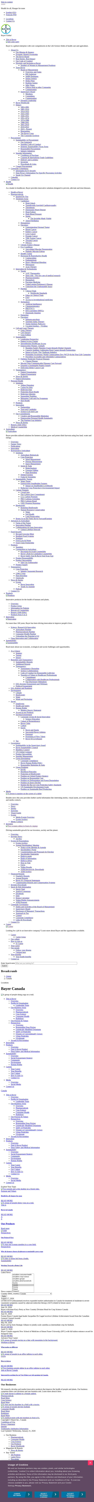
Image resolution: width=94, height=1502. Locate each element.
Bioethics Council (22, 750)
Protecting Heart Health (30, 392)
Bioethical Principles (28, 772)
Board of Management (29, 70)
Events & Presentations (20, 841)
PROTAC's (29, 308)
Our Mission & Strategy (25, 52)
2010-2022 (25, 127)
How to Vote (25, 863)
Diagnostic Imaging (33, 313)
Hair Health (25, 401)
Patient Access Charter (29, 341)
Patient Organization (28, 372)
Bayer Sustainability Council (27, 747)
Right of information (28, 858)
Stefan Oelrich (31, 79)
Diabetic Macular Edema (35, 251)
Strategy (19, 653)
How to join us (16, 941)
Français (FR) (11, 15)
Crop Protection (27, 457)
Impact (18, 658)
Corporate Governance (19, 904)
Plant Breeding (31, 472)
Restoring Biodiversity (29, 508)
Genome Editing (31, 470)
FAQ (27, 297)
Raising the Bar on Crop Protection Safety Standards (41, 785)
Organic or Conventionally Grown (29, 1034)
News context (6, 1291)
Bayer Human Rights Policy (31, 763)
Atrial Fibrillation (32, 221)
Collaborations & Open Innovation (29, 527)
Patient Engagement (28, 374)
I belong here (21, 952)
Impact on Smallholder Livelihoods (39, 486)
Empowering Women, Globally (33, 346)
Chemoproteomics (32, 306)
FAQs (23, 865)
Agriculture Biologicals (30, 455)
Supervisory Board (28, 92)
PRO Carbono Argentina (30, 499)
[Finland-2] (23, 1291)
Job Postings (15, 1455)
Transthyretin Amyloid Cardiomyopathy (40, 205)
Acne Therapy (31, 267)
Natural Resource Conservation (33, 510)
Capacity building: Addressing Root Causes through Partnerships (50, 350)
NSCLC (28, 243)
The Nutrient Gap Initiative (31, 420)
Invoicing (24, 162)
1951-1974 (25, 118)
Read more (5, 1228)
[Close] (90, 1462)
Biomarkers (29, 280)
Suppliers (19, 547)
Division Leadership (28, 100)
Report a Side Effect (18, 425)
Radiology (20, 1018)
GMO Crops (20, 573)
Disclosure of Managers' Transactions (30, 911)
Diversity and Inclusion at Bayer (28, 63)
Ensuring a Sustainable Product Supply (36, 365)
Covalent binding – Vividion (36, 326)
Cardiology (25, 201)
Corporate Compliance (19, 168)
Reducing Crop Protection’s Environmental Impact (40, 488)
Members (29, 94)
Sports (23, 728)
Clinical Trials (30, 291)
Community (15, 1060)
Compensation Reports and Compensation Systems (35, 883)
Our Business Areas (18, 1007)
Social (13, 701)
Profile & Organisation (19, 1003)
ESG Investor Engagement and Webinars (31, 684)
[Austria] (23, 1283)
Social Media (16, 1084)
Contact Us (10, 21)
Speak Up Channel (23, 175)
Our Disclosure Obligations (36, 682)
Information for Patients (20, 608)
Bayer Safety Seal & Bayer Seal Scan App (37, 556)
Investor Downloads (18, 885)
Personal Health (17, 381)
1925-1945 (25, 114)
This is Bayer (11, 40)
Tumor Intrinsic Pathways (35, 324)
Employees (20, 704)
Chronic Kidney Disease (30, 245)
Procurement (16, 138)
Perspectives (15, 1023)
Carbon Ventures (22, 490)
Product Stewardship (24, 560)
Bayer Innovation (27, 584)
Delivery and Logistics (29, 160)
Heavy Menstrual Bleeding (35, 262)
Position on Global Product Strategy (34, 776)
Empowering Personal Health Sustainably (37, 418)
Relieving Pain (26, 390)
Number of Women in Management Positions (38, 65)
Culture (23, 726)
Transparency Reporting (30, 669)
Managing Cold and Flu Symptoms (34, 398)
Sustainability (21, 337)
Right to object (26, 861)
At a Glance (15, 651)
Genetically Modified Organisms (28, 1029)
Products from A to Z (19, 615)
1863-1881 (25, 107)
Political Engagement (24, 686)
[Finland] (23, 1289)
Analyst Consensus (23, 891)
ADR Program (21, 902)
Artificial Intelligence (33, 304)
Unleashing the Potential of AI (27, 636)
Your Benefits (16, 1071)
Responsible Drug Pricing (26, 1027)
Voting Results (26, 867)
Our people (15, 948)
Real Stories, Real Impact (25, 59)
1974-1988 (25, 120)
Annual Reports (22, 878)
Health (8, 182)
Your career (15, 946)
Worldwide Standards (38, 293)
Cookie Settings (17, 1494)
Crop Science (21, 1014)
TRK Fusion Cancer (33, 238)
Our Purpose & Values (19, 1021)
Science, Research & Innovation (23, 627)
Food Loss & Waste (23, 541)
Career (8, 924)
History (18, 105)
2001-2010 (25, 125)
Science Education (32, 719)
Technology (25, 302)
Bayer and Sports (32, 730)
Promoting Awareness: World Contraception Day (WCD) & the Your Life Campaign (58, 354)
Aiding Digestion (27, 385)
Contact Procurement (24, 166)
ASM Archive (26, 872)
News (13, 806)
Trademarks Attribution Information (14, 1429)
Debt (17, 896)
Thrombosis (30, 207)
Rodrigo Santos (31, 83)
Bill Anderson (30, 74)
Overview (14, 442)
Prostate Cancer (31, 236)
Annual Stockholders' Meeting (27, 845)
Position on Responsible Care (32, 778)
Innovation (20, 405)
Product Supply (22, 565)
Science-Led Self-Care (29, 412)
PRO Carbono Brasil (29, 501)
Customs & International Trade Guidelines (37, 158)
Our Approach (26, 142)
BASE (23, 769)
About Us (14, 50)
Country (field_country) (10, 1294)
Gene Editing (26, 335)
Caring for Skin (27, 387)
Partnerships (25, 407)
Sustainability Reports (24, 662)
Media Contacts (17, 822)
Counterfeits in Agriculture (26, 549)
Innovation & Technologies (26, 269)
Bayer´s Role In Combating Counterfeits (36, 554)
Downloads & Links (28, 164)
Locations (9, 19)
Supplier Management (24, 756)
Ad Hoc (19, 839)
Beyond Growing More (25, 534)
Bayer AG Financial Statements (28, 880)
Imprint (4, 1426)
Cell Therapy (26, 333)
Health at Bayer (17, 192)
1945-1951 (25, 116)
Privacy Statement (8, 1424)
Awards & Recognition (20, 1040)
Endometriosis (30, 260)
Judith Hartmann (31, 76)
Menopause (29, 265)
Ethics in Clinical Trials (34, 295)
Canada (4, 1091)
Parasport (29, 734)
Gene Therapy (26, 330)
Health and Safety (22, 706)
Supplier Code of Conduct (31, 144)
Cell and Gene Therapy (25, 328)
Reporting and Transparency (22, 660)
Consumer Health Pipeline (26, 634)
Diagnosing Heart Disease (35, 210)
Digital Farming (27, 475)
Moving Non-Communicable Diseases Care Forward (41, 363)
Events (18, 582)
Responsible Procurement (30, 149)
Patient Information (23, 379)
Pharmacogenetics (32, 278)
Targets (18, 655)
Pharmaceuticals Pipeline (25, 632)
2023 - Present (26, 129)
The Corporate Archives (30, 136)
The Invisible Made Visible (40, 218)
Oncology (24, 225)
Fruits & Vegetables (28, 477)
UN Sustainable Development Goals (35, 787)
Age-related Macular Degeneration (38, 249)
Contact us (15, 959)
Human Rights (21, 708)
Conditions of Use (8, 1422)
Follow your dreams (23, 950)
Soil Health (29, 514)
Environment (16, 690)
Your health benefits (23, 957)
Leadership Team (22, 1005)
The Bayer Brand (22, 57)
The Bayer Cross (27, 133)
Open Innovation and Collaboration (24, 638)
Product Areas (16, 606)
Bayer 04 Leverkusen (33, 739)
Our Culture (15, 1073)
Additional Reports (23, 664)
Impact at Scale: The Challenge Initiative (41, 352)
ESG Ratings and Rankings (21, 688)
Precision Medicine (32, 282)
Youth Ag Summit (28, 587)
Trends (23, 271)
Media (8, 791)
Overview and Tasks (33, 72)
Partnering (25, 315)
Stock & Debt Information (21, 887)
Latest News (15, 1457)
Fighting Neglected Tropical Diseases (35, 359)
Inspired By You (22, 197)
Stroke (27, 216)
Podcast (19, 589)
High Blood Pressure (33, 214)
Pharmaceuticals (17, 194)
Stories (13, 808)
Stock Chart (20, 889)
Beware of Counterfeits (20, 610)
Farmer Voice (16, 444)
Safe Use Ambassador (29, 562)
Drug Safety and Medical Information (25, 1051)
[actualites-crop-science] (23, 1277)
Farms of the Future (23, 523)
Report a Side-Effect (19, 612)
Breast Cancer (30, 229)
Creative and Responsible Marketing (35, 416)
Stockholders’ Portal (28, 850)
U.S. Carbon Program (29, 497)
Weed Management (32, 459)
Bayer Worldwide (22, 103)
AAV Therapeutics (32, 273)
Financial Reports (17, 874)
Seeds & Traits (26, 466)
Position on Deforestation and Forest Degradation (40, 780)
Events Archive (22, 819)
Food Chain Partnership (25, 543)
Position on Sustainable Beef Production (36, 789)
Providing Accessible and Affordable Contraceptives (45, 357)
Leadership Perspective (29, 339)
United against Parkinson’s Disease (39, 284)
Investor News (16, 836)
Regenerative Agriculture (20, 451)
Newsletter (15, 1459)
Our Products (16, 1444)
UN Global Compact (24, 752)
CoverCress (25, 492)
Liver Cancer (30, 234)
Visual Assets (16, 813)
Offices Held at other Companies (38, 87)
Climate (19, 693)
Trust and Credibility (28, 409)
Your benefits (16, 954)
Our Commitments (23, 414)
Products (19, 403)
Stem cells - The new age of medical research (42, 276)
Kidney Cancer (31, 232)
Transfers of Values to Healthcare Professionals (39, 675)
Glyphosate (20, 1038)
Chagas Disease (31, 361)
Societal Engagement (24, 715)
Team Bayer (20, 68)
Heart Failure (30, 212)
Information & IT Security (26, 171)
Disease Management (33, 462)
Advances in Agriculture (20, 521)
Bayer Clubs (25, 723)
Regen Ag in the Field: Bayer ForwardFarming (34, 519)
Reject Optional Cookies (44, 1495)
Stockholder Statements (30, 854)
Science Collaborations (29, 671)
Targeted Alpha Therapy (34, 322)
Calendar (14, 177)
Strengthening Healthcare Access (33, 344)
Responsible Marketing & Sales (33, 765)
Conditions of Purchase (30, 155)
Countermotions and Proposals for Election (37, 852)
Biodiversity (20, 505)
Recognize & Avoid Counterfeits (33, 551)
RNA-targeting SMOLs (34, 311)
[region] (47, 1481)
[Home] (6, 33)
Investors (9, 824)
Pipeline (24, 289)
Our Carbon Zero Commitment (33, 494)
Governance (15, 743)
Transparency (21, 370)
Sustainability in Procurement (27, 140)
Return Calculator (22, 898)
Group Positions (22, 767)
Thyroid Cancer (31, 240)
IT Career (19, 943)
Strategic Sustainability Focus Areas (34, 147)
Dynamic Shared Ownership (27, 54)
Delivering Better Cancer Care (32, 368)
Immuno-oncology (32, 319)
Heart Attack (30, 203)
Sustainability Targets (24, 479)
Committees (30, 96)
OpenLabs (20, 578)
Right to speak (26, 856)
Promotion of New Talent (35, 737)
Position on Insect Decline (31, 783)
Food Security (16, 532)
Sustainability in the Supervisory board (31, 745)
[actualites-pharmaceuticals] (23, 1281)
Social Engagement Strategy (22, 1058)
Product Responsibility (24, 558)
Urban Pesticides (22, 1036)
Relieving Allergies (28, 394)
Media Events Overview (25, 817)
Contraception (30, 258)
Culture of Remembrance (30, 721)
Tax (17, 741)
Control (19, 915)
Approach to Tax (22, 913)
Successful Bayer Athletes (35, 732)
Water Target (25, 481)
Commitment (30, 677)
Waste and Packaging (24, 699)
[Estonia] (23, 1287)
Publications (15, 446)
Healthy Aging (26, 254)
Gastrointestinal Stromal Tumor (37, 227)
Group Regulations (23, 758)
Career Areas (21, 937)
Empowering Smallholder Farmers (34, 483)
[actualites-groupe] (23, 1279)
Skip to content (7, 2)
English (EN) (11, 12)
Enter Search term (8, 963)
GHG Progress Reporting (30, 503)
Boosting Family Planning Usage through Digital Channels (48, 348)
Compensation (31, 89)
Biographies (25, 131)
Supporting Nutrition (29, 396)
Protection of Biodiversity (30, 774)
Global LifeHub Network (30, 530)
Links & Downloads (23, 920)
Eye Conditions (27, 247)
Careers (9, 1067)
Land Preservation (32, 516)
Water (27, 512)
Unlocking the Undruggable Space (38, 286)
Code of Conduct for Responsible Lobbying (38, 673)
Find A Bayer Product (19, 1049)
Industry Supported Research (32, 571)
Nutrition (19, 538)
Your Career (15, 1069)
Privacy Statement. (23, 1486)
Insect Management (33, 464)
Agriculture (10, 429)
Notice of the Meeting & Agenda (33, 847)
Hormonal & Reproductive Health (34, 256)
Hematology (25, 223)
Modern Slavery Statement (31, 710)
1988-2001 (25, 122)
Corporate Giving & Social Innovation (35, 717)
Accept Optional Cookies (70, 1495)
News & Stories (22, 376)
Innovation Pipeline (23, 525)
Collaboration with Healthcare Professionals (42, 679)
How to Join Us (17, 1076)
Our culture (15, 939)
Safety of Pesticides (23, 1032)
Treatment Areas (22, 199)
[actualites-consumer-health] (23, 1275)
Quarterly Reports (22, 876)
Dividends (20, 894)
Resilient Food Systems (25, 536)
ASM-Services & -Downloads (32, 869)
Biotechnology (31, 468)
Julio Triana (30, 85)
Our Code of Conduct (24, 61)
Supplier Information (24, 153)
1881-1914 (25, 109)
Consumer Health (22, 1016)
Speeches (14, 811)
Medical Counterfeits (19, 427)
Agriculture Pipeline (23, 629)
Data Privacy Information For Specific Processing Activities (39, 173)
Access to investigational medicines (39, 300)
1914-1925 (25, 111)
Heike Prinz (30, 81)
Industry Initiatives (28, 151)
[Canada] (23, 1285)
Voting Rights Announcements (27, 900)
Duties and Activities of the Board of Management (35, 907)
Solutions (19, 383)
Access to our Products (24, 712)
